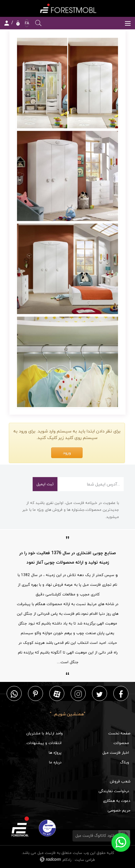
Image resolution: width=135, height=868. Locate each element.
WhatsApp (14, 694)
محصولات (121, 743)
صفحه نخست (119, 733)
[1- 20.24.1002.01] (67, 83)
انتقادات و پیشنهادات (44, 743)
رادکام (66, 859)
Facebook (121, 694)
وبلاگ (124, 762)
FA (26, 23)
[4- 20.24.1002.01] (67, 361)
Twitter (99, 694)
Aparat (57, 694)
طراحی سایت (85, 859)
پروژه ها (55, 752)
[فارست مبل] (67, 8)
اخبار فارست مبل (115, 752)
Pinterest (35, 694)
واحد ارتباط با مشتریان (44, 733)
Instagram (78, 694)
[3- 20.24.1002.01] (67, 268)
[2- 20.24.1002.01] (67, 176)
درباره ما (55, 762)
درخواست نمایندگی (114, 791)
